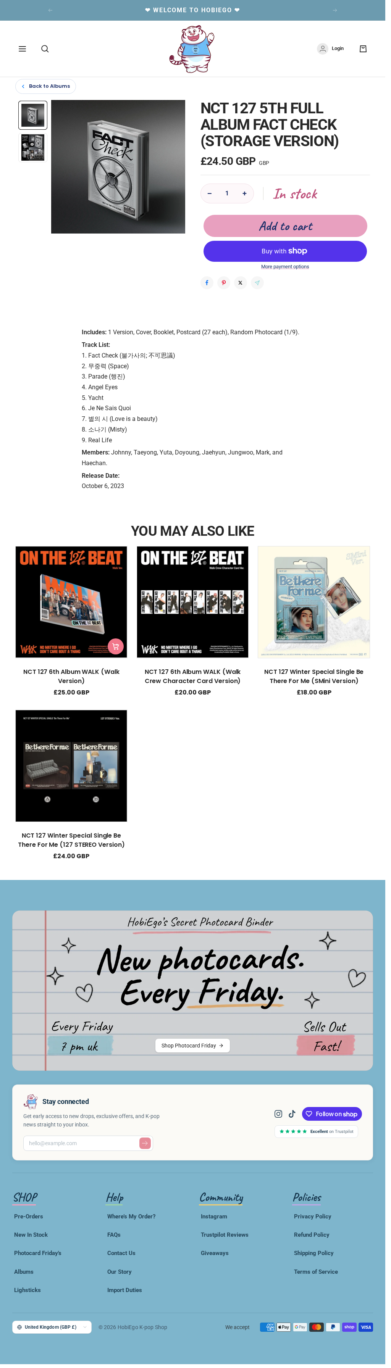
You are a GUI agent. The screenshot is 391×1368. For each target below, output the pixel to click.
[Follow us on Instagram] (281, 1114)
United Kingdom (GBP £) (50, 1327)
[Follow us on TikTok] (292, 1114)
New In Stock (31, 1234)
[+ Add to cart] (116, 646)
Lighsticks (27, 1290)
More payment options (285, 266)
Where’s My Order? (131, 1216)
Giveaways (215, 1253)
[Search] (45, 49)
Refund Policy (312, 1234)
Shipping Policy (314, 1253)
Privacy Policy (312, 1216)
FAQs (114, 1234)
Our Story (119, 1271)
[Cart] (363, 49)
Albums (24, 1271)
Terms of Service (316, 1271)
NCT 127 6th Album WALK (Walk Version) (71, 676)
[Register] (145, 1143)
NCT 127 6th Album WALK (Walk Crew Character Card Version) (193, 676)
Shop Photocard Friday (189, 1046)
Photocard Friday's (37, 1253)
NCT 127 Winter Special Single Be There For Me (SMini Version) (314, 676)
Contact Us (121, 1253)
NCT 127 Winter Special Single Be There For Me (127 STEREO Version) (71, 840)
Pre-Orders (28, 1216)
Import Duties (124, 1290)
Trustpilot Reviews (225, 1234)
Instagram (214, 1216)
